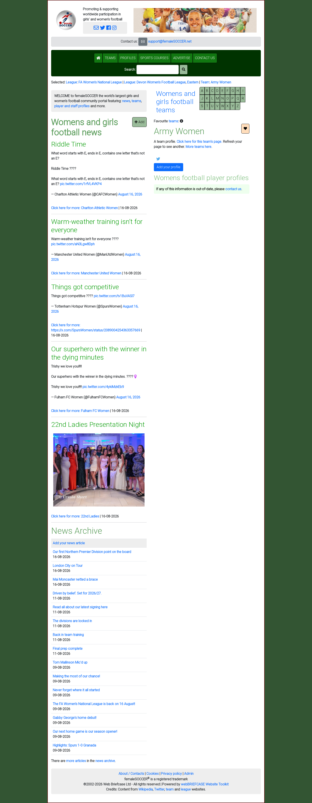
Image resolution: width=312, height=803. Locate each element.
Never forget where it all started (76, 690)
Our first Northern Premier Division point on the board (92, 552)
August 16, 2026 (130, 194)
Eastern (192, 82)
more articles (76, 761)
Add (141, 122)
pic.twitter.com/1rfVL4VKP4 (81, 184)
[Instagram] (114, 28)
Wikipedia (146, 789)
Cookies (152, 774)
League (71, 82)
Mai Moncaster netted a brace (75, 579)
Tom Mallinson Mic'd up (70, 662)
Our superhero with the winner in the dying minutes (98, 353)
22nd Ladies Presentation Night (98, 424)
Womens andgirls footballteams (175, 102)
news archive (105, 761)
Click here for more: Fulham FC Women (80, 411)
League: (130, 82)
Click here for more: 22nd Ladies (75, 516)
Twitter (159, 789)
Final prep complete (68, 648)
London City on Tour (68, 566)
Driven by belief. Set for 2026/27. (77, 593)
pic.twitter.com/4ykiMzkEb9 (103, 387)
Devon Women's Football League (161, 82)
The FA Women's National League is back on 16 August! (94, 704)
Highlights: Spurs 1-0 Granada (74, 745)
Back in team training (68, 635)
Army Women (221, 82)
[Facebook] (108, 28)
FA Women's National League (100, 82)
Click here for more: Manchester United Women (86, 273)
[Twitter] (102, 28)
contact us (233, 189)
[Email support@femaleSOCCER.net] (96, 28)
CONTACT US (205, 58)
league (186, 789)
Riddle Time (68, 144)
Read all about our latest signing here (80, 607)
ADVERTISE (181, 58)
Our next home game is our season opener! (85, 731)
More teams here (198, 147)
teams (136, 101)
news (126, 101)
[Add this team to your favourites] (245, 129)
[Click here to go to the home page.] (66, 20)
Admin (189, 774)
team (170, 789)
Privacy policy (171, 774)
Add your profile (168, 167)
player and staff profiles (72, 106)
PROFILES (128, 58)
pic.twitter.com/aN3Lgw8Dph (73, 244)
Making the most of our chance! (76, 676)
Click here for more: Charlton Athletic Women (84, 208)
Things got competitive (85, 287)
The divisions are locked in (72, 621)
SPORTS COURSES (154, 58)
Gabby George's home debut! (74, 718)
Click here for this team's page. (199, 142)
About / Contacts (131, 774)
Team (205, 82)
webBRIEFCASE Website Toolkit (205, 784)
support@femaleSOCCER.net (169, 41)
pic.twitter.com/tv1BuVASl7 (114, 296)
